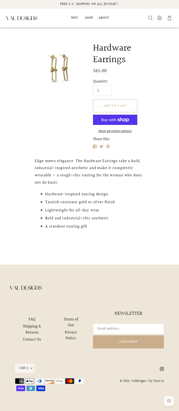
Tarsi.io (159, 381)
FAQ (32, 319)
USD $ (23, 368)
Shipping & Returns (32, 329)
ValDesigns (138, 381)
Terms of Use (71, 322)
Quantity (100, 81)
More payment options (115, 131)
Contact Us (32, 339)
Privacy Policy (71, 335)
